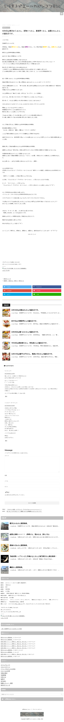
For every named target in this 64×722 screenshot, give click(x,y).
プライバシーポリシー (37, 709)
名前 (6, 475)
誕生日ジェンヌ (7, 278)
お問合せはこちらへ (26, 709)
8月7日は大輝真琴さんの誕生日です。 (24, 321)
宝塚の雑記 (4, 673)
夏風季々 (6, 280)
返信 (6, 396)
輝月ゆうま (21, 280)
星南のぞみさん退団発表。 (19, 545)
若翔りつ (16, 280)
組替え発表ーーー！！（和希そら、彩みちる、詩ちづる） (30, 534)
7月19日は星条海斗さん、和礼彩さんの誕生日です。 (29, 343)
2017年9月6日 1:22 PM (10, 373)
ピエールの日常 (5, 671)
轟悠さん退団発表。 (17, 567)
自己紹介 (3, 681)
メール (6, 481)
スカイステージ (5, 667)
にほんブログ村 (5, 270)
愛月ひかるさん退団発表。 (19, 523)
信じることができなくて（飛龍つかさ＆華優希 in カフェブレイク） (24, 511)
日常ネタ (3, 677)
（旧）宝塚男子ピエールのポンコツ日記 (11, 628)
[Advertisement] (32, 19)
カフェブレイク (5, 665)
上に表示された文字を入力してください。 (15, 494)
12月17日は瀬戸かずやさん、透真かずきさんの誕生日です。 (32, 354)
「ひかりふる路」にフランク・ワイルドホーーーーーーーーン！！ (24, 509)
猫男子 (3, 679)
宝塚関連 (3, 675)
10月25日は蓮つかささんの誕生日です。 (25, 332)
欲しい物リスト (19, 603)
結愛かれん (11, 280)
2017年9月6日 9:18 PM (10, 405)
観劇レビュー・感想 (7, 683)
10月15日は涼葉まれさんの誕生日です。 (25, 310)
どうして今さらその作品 (8, 669)
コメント (7, 455)
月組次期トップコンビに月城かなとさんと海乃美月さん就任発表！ (33, 556)
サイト (6, 486)
